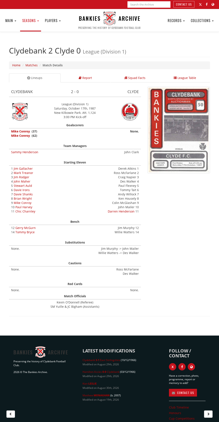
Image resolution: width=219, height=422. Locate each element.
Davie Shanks (23, 194)
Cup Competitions (182, 418)
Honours (175, 413)
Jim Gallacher (23, 168)
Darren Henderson (121, 211)
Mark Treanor (23, 173)
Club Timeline (179, 407)
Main (9, 20)
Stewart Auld (23, 186)
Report (86, 78)
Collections (201, 20)
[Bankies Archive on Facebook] (206, 4)
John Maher (22, 181)
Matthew (96, 395)
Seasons (29, 20)
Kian (90, 383)
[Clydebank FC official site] (213, 4)
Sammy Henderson (24, 152)
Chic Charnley (25, 211)
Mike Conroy (20, 131)
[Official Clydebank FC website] (191, 366)
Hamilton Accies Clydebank (101, 372)
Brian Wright (23, 198)
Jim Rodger (21, 177)
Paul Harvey (23, 207)
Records (175, 20)
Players (52, 20)
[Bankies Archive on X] (200, 4)
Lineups (36, 78)
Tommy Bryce (25, 232)
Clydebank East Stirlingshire (101, 360)
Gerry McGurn (25, 228)
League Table (186, 78)
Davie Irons (22, 190)
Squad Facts (136, 78)
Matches (31, 65)
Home (16, 65)
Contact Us (184, 4)
